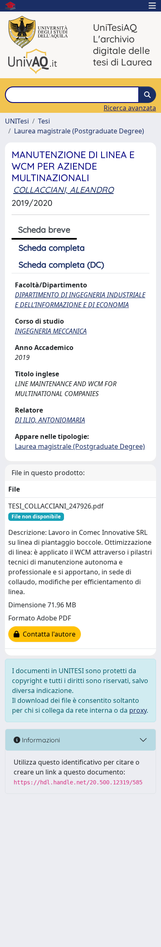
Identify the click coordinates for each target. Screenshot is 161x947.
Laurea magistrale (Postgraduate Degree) (79, 130)
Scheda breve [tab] (44, 229)
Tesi (44, 121)
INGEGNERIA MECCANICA (51, 331)
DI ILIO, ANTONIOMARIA (50, 420)
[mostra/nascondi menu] (152, 6)
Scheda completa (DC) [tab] (61, 264)
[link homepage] (13, 6)
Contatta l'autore (47, 634)
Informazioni (40, 740)
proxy (138, 710)
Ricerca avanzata (130, 107)
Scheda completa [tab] (52, 248)
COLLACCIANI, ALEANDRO (63, 189)
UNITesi (17, 121)
